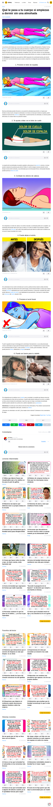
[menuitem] (17, 2)
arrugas (22, 349)
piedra (5, 48)
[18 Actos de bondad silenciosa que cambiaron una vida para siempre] (39, 550)
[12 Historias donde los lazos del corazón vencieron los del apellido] (14, 665)
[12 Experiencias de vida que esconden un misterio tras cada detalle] (39, 639)
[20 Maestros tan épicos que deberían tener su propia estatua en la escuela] (14, 493)
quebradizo (39, 402)
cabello (22, 397)
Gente (28, 484)
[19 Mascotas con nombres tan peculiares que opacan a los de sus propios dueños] (39, 665)
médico (30, 407)
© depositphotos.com (6, 151)
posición (38, 165)
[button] (9, 420)
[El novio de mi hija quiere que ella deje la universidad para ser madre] (39, 777)
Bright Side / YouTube (45, 415)
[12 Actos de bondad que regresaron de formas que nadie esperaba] (14, 575)
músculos (13, 229)
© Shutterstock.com (5, 273)
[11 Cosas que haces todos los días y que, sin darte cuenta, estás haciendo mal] (14, 550)
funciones (8, 290)
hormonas (7, 294)
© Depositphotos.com (6, 212)
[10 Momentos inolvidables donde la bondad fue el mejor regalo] (39, 751)
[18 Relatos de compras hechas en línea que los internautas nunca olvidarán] (39, 467)
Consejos (4, 566)
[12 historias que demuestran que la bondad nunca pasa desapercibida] (14, 519)
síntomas (17, 114)
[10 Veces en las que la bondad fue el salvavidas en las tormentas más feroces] (14, 751)
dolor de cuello (14, 170)
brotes (11, 349)
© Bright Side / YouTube (6, 97)
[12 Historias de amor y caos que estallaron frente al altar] (39, 493)
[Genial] (8, 2)
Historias (4, 484)
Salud (3, 6)
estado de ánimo (14, 292)
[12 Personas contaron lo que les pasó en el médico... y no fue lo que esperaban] (14, 601)
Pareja (28, 535)
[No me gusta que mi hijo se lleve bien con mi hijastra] (14, 726)
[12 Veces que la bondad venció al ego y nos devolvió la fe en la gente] (39, 601)
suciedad (27, 347)
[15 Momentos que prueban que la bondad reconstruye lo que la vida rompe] (39, 691)
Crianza (29, 592)
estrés (13, 294)
